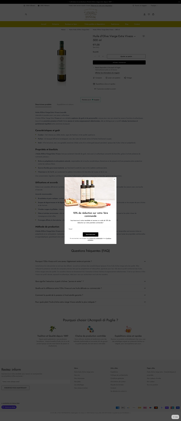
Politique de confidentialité (95, 238)
